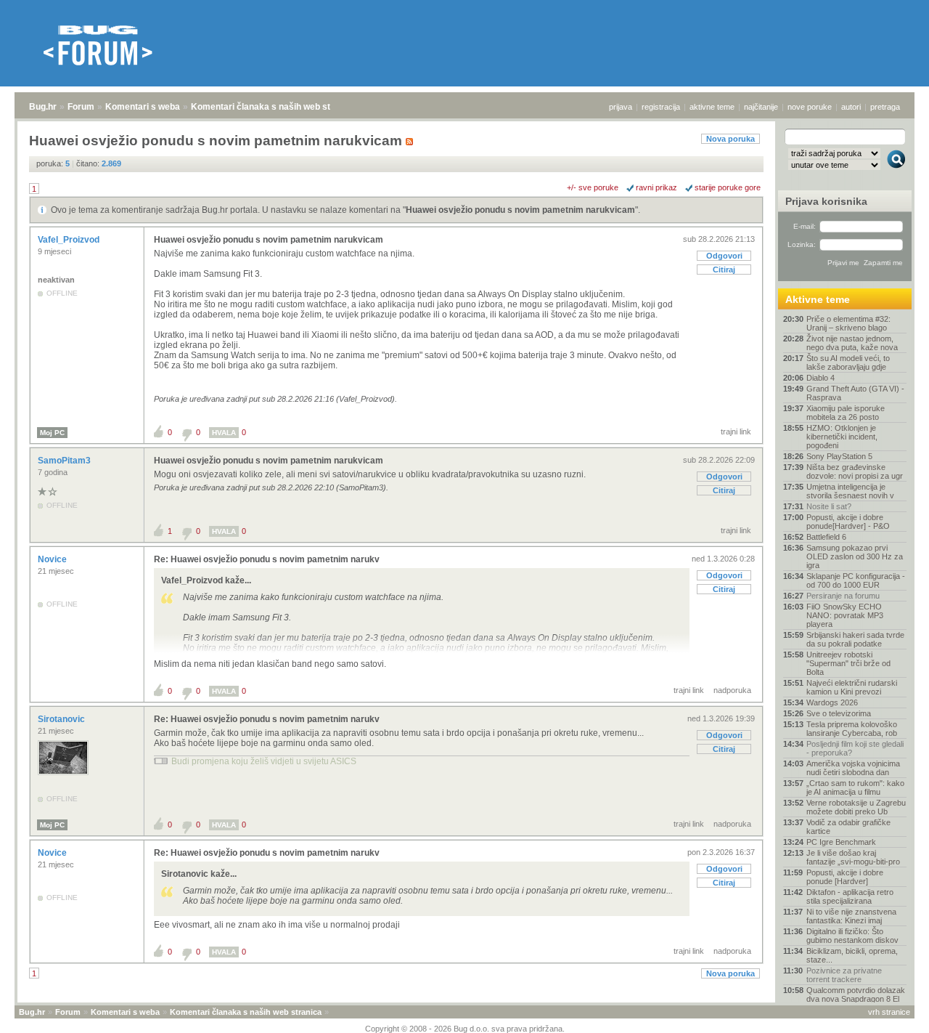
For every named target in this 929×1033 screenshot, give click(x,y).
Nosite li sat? (828, 506)
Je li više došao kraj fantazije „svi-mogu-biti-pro (853, 857)
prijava (620, 106)
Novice (53, 559)
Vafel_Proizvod (70, 240)
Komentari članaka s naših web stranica (273, 107)
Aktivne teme (817, 299)
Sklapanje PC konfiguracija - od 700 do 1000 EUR (855, 580)
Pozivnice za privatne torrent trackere (844, 975)
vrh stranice (889, 1012)
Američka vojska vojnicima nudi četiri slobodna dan (853, 768)
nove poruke (809, 106)
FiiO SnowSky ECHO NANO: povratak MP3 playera (844, 615)
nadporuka (732, 690)
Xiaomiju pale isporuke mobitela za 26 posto (845, 412)
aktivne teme (711, 106)
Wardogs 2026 (832, 702)
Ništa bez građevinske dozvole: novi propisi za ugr (854, 471)
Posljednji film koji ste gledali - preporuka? (855, 748)
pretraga (885, 106)
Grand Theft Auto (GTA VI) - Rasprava (855, 393)
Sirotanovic (62, 719)
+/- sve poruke (592, 187)
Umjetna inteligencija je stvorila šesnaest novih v (850, 491)
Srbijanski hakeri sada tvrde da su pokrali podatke (855, 639)
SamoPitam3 (65, 460)
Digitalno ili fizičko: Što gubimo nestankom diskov (852, 935)
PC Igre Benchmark (841, 842)
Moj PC (52, 433)
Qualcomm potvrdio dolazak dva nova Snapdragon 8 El (855, 994)
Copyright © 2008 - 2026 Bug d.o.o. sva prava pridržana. (465, 1028)
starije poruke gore (728, 187)
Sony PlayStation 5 (839, 456)
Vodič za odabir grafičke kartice (848, 826)
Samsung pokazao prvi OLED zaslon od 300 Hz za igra (854, 556)
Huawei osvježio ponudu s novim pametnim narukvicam (520, 210)
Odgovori (724, 255)
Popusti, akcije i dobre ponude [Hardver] (844, 877)
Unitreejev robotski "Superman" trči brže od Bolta (848, 663)
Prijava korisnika (826, 201)
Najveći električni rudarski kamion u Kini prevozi (851, 687)
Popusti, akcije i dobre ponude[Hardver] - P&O (848, 521)
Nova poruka (730, 138)
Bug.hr (43, 107)
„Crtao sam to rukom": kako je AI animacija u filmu (855, 787)
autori (851, 106)
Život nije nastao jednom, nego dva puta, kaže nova (852, 343)
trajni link (736, 431)
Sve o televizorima (838, 713)
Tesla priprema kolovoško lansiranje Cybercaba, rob (851, 728)
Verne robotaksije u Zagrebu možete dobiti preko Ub (856, 807)
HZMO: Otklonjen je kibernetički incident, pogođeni (841, 437)
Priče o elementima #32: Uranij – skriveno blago (848, 323)
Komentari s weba (142, 107)
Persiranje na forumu (843, 595)
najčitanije (761, 106)
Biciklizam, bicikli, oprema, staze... (852, 955)
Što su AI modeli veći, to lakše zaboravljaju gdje (848, 362)
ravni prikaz (656, 187)
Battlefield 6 (826, 536)
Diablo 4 (820, 377)
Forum (80, 107)
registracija (661, 106)
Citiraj (724, 269)
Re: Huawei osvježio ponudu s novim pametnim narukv (267, 559)
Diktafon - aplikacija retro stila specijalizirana (849, 896)
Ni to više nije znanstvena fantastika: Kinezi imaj (851, 916)
